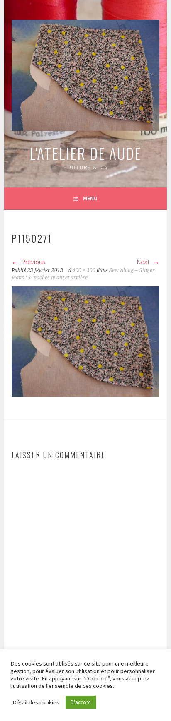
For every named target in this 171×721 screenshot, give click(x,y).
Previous (32, 261)
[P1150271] (85, 394)
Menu (90, 198)
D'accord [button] (81, 702)
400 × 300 (84, 270)
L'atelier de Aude (85, 153)
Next (144, 261)
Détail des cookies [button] (35, 702)
